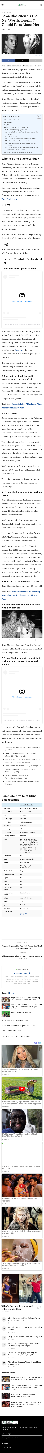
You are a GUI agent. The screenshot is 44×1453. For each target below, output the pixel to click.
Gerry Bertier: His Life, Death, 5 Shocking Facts (25, 1337)
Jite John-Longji (22, 973)
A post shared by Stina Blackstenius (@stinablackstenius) (22, 324)
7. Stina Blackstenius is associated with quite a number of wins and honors (22, 149)
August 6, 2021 (6, 29)
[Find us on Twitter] (4, 1447)
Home (3, 12)
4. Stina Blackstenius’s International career (22, 138)
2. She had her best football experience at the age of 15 (23, 133)
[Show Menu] (2, 5)
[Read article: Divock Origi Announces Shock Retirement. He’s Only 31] (6, 1396)
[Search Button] (41, 5)
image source (38, 55)
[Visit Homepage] (22, 5)
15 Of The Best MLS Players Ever (14, 1030)
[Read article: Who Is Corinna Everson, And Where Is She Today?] (22, 1288)
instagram (23, 913)
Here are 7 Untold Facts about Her (16, 127)
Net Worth (8, 122)
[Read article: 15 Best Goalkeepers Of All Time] (6, 1014)
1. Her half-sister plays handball (17, 130)
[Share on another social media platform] (35, 60)
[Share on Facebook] (8, 60)
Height (6, 125)
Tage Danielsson (9, 199)
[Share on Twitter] (22, 60)
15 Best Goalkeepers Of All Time (23, 1012)
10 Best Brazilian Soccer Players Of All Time (18, 1026)
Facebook (23, 915)
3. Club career (12, 136)
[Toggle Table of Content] (38, 117)
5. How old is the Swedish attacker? (19, 141)
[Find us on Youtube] (7, 1447)
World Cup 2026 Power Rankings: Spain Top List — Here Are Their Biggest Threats (26, 1007)
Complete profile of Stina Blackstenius (18, 152)
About (3, 1438)
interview (19, 350)
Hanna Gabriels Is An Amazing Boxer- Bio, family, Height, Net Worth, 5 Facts (21, 595)
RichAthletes (10, 1427)
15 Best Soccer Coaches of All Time (15, 1021)
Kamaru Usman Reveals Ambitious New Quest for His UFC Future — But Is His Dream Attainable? (26, 1404)
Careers (19, 1438)
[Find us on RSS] (10, 1447)
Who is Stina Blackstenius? (13, 120)
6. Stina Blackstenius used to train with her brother (22, 144)
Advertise (11, 1438)
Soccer (9, 12)
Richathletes (5, 1430)
